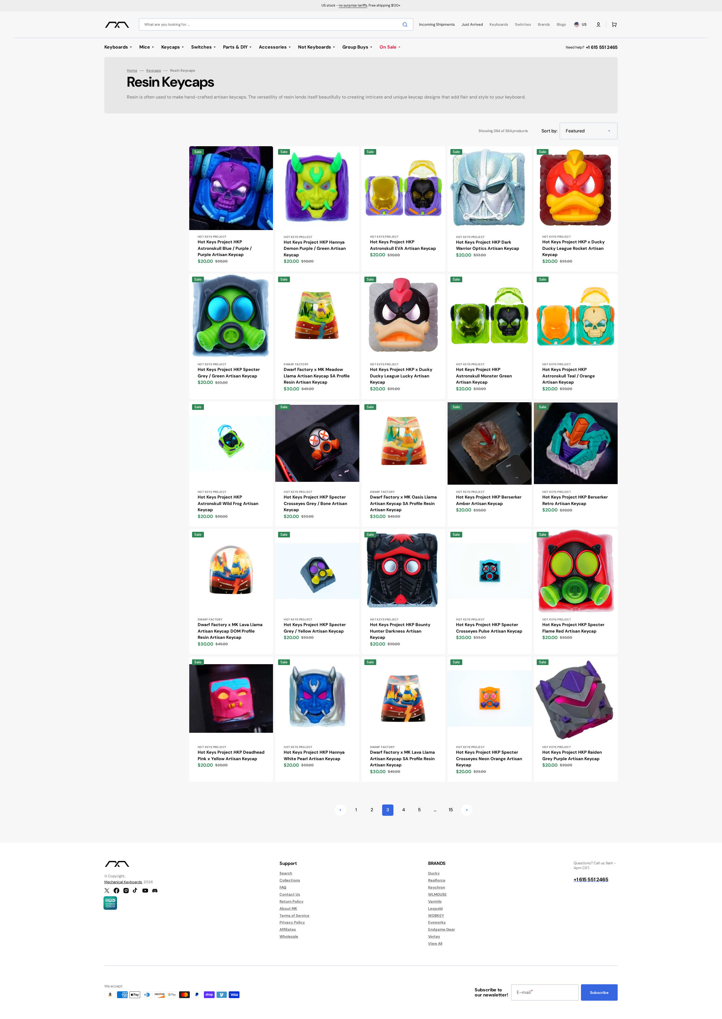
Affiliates (287, 929)
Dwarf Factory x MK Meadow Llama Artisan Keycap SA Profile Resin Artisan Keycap (317, 376)
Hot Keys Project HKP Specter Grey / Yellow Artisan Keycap (315, 628)
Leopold (435, 908)
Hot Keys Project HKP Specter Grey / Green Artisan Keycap (229, 373)
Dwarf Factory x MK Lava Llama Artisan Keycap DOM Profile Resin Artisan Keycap (230, 631)
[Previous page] (340, 810)
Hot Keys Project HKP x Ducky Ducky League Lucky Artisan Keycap (401, 376)
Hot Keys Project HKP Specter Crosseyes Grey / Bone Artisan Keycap (315, 503)
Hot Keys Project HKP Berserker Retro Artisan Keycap (575, 500)
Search (285, 873)
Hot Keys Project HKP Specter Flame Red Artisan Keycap (573, 628)
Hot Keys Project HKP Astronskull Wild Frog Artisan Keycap (228, 503)
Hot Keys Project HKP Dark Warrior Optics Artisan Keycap (487, 245)
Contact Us (289, 894)
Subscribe (599, 992)
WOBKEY (436, 915)
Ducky (434, 873)
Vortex (434, 936)
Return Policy (291, 901)
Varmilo (435, 901)
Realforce (436, 880)
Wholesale (288, 936)
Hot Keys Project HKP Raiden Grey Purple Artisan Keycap (572, 755)
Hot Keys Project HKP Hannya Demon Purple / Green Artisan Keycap (315, 248)
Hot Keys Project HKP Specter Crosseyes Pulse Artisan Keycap (489, 628)
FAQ (282, 887)
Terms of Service (294, 915)
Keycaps (153, 70)
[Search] (406, 24)
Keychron (436, 887)
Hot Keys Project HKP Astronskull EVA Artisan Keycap (403, 245)
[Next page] (466, 810)
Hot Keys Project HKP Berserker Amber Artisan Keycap (488, 500)
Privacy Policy (292, 922)
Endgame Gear (441, 929)
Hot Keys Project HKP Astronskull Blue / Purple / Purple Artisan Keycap (225, 248)
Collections (289, 880)
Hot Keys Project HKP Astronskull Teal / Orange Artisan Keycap (568, 376)
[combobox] (276, 24)
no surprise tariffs (353, 5)
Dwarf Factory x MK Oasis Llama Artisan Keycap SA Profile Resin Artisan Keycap (403, 503)
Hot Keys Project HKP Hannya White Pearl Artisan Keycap (314, 755)
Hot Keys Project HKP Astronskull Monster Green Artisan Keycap (484, 376)
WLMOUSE (437, 894)
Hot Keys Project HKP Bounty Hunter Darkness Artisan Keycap (400, 631)
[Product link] (231, 209)
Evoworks (437, 922)
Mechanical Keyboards (123, 882)
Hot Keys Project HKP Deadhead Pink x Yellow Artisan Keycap (231, 755)
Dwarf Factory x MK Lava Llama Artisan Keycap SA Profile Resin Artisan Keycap (402, 758)
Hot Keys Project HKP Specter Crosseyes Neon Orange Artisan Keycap (489, 758)
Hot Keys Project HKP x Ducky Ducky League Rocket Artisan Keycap (573, 248)
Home (132, 70)
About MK (288, 908)
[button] (598, 24)
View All (435, 943)
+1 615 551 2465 (602, 47)
